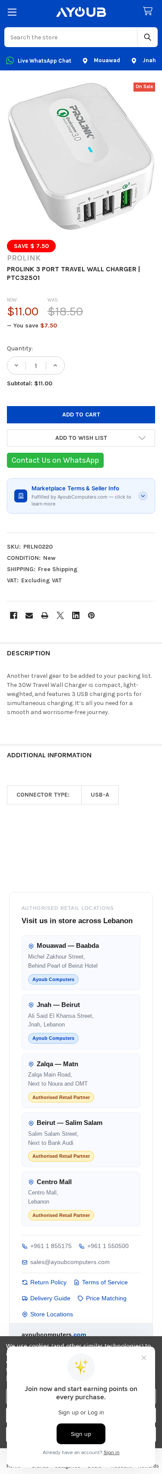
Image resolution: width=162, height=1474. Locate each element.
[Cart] (149, 11)
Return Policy (48, 1282)
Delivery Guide (50, 1298)
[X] (60, 615)
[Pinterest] (91, 615)
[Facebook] (13, 615)
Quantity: (20, 348)
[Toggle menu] (12, 12)
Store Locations (51, 1314)
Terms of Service (105, 1282)
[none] (81, 157)
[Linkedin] (76, 615)
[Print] (44, 615)
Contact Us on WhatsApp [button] (55, 460)
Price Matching (106, 1298)
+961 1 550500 (108, 1245)
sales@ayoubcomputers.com (70, 1261)
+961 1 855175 (51, 1245)
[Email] (29, 615)
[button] (81, 438)
